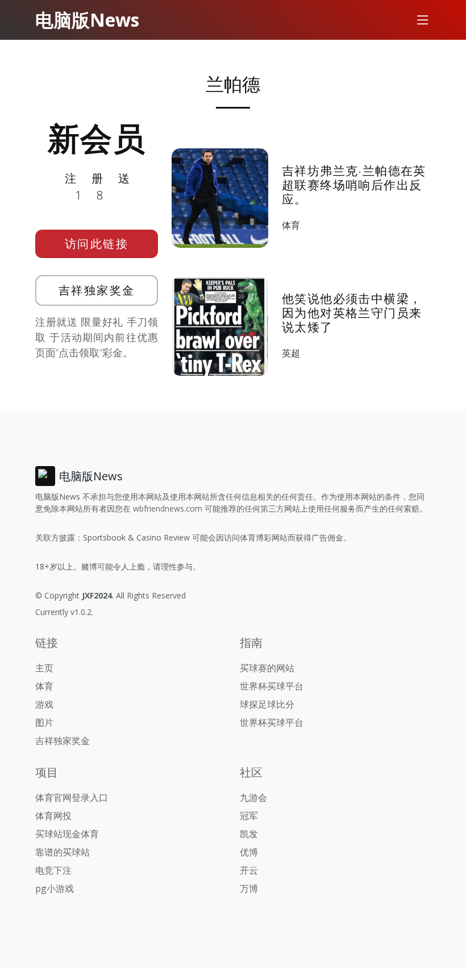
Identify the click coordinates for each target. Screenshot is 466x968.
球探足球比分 (267, 704)
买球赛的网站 (267, 668)
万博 (249, 888)
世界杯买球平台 (271, 686)
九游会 (253, 797)
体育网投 (53, 815)
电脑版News (87, 19)
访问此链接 (97, 243)
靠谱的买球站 (62, 852)
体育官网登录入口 (71, 797)
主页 (44, 668)
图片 (44, 722)
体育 (291, 225)
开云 (249, 870)
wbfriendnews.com (167, 508)
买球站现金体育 (67, 834)
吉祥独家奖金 (97, 290)
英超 (291, 353)
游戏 (44, 704)
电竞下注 (53, 870)
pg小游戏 (54, 888)
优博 (249, 852)
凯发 (249, 834)
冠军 (249, 815)
